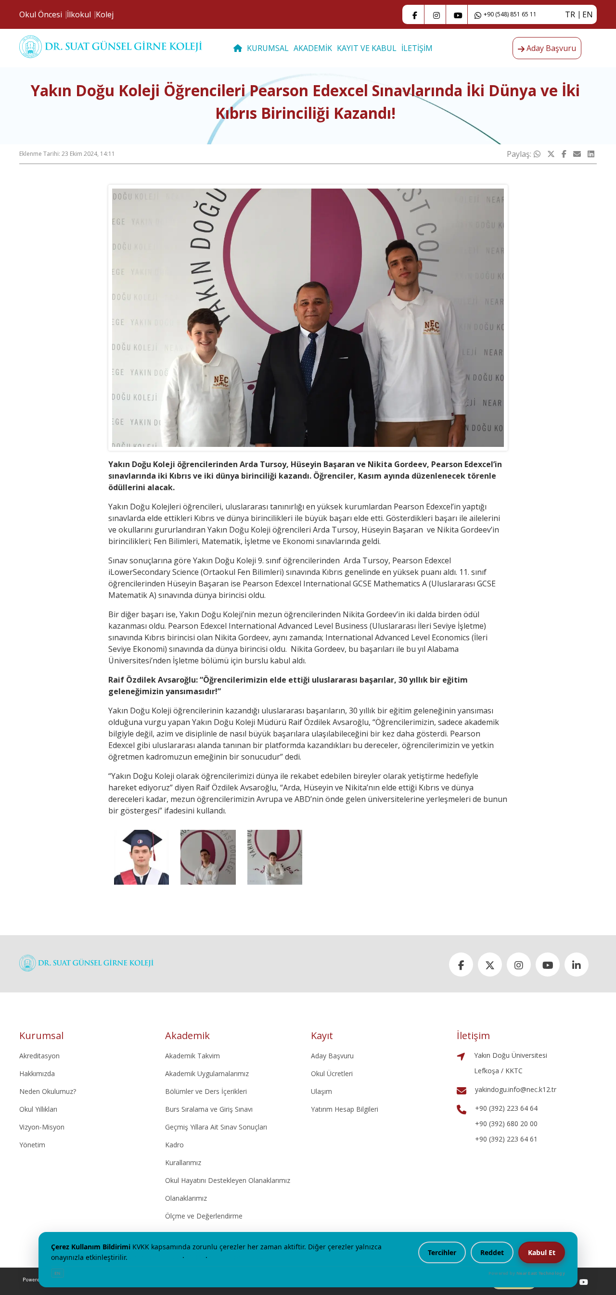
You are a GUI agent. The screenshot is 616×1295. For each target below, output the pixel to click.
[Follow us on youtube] (584, 1281)
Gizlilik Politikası (236, 1257)
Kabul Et (541, 1252)
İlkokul (79, 14)
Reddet (492, 1252)
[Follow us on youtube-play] (458, 14)
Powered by (526, 1273)
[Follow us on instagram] (436, 14)
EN (57, 1273)
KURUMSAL (268, 48)
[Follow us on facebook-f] (414, 14)
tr (570, 14)
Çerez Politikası (154, 1257)
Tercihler (442, 1252)
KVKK (195, 1257)
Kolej (105, 14)
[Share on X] (551, 154)
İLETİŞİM (417, 48)
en (587, 14)
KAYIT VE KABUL (367, 48)
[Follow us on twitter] (490, 964)
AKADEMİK (313, 48)
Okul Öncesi (40, 14)
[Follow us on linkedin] (577, 964)
